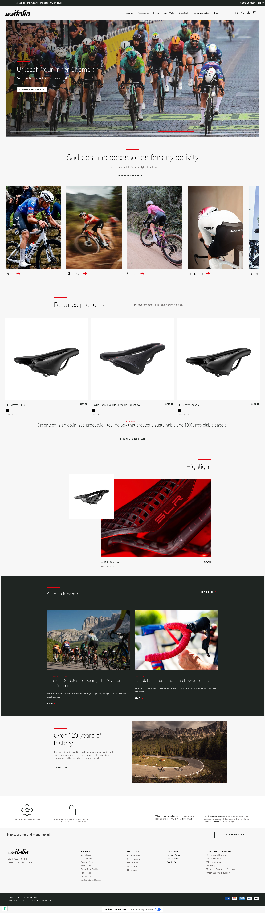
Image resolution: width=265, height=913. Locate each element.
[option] (88, 657)
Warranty (210, 865)
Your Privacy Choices (141, 909)
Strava (133, 866)
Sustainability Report (91, 880)
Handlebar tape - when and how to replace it (174, 680)
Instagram (135, 859)
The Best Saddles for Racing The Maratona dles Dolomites (85, 683)
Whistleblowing (213, 862)
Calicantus (23, 900)
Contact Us (86, 876)
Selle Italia (86, 854)
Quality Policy (173, 862)
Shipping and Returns (216, 854)
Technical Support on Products (220, 869)
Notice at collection (115, 909)
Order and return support (218, 872)
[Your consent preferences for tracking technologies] (4, 908)
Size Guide (86, 865)
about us (61, 767)
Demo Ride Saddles (90, 869)
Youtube (134, 862)
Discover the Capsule (32, 89)
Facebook (135, 855)
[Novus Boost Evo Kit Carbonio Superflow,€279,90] (132, 359)
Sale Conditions (213, 858)
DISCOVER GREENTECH (132, 438)
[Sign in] (248, 12)
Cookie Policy (173, 858)
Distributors (86, 858)
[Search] (242, 12)
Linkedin (134, 869)
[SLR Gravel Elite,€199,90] (46, 359)
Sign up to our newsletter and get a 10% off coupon (39, 3)
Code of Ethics (88, 862)
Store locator (235, 834)
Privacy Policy (173, 854)
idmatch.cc (86, 872)
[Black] (8, 410)
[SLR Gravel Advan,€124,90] (218, 359)
